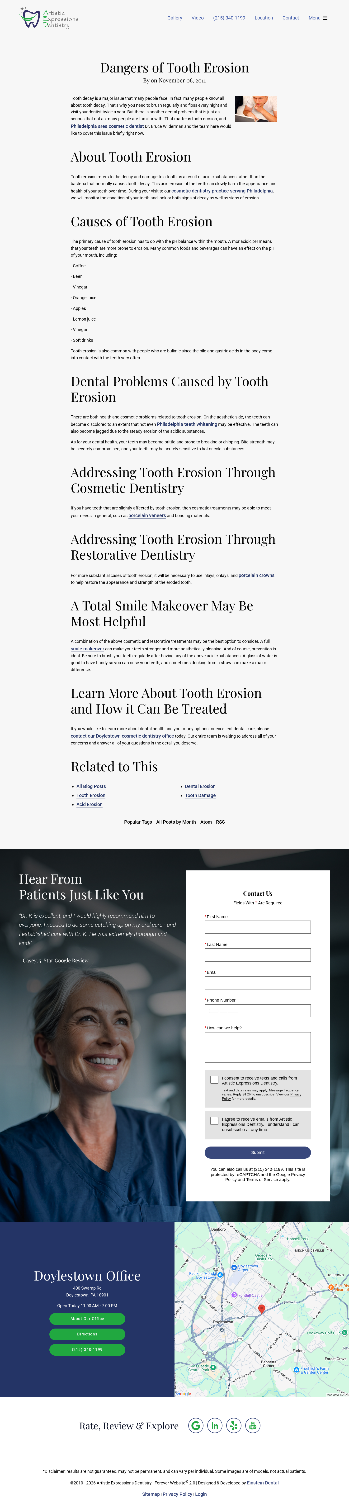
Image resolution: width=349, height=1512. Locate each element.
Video (198, 18)
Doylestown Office (87, 1275)
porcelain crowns (256, 575)
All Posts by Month (176, 822)
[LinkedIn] (214, 1425)
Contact (291, 18)
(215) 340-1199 (268, 1169)
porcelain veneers (147, 515)
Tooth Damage (200, 795)
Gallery (174, 18)
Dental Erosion (200, 786)
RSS (220, 822)
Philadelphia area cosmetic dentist (107, 126)
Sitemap (151, 1494)
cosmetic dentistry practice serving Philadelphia (222, 191)
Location (264, 18)
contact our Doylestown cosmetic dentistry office (122, 736)
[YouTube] (252, 1425)
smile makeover (87, 649)
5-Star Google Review (64, 960)
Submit (257, 1152)
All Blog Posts (91, 786)
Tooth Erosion (90, 795)
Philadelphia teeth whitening (187, 424)
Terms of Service (262, 1179)
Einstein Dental (263, 1483)
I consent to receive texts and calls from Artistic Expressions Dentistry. (261, 1088)
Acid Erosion (89, 804)
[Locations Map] (261, 1309)
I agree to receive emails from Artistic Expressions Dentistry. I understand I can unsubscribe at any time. (261, 1124)
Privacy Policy (177, 1494)
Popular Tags (138, 822)
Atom (206, 822)
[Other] (195, 1425)
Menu (315, 18)
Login (201, 1494)
